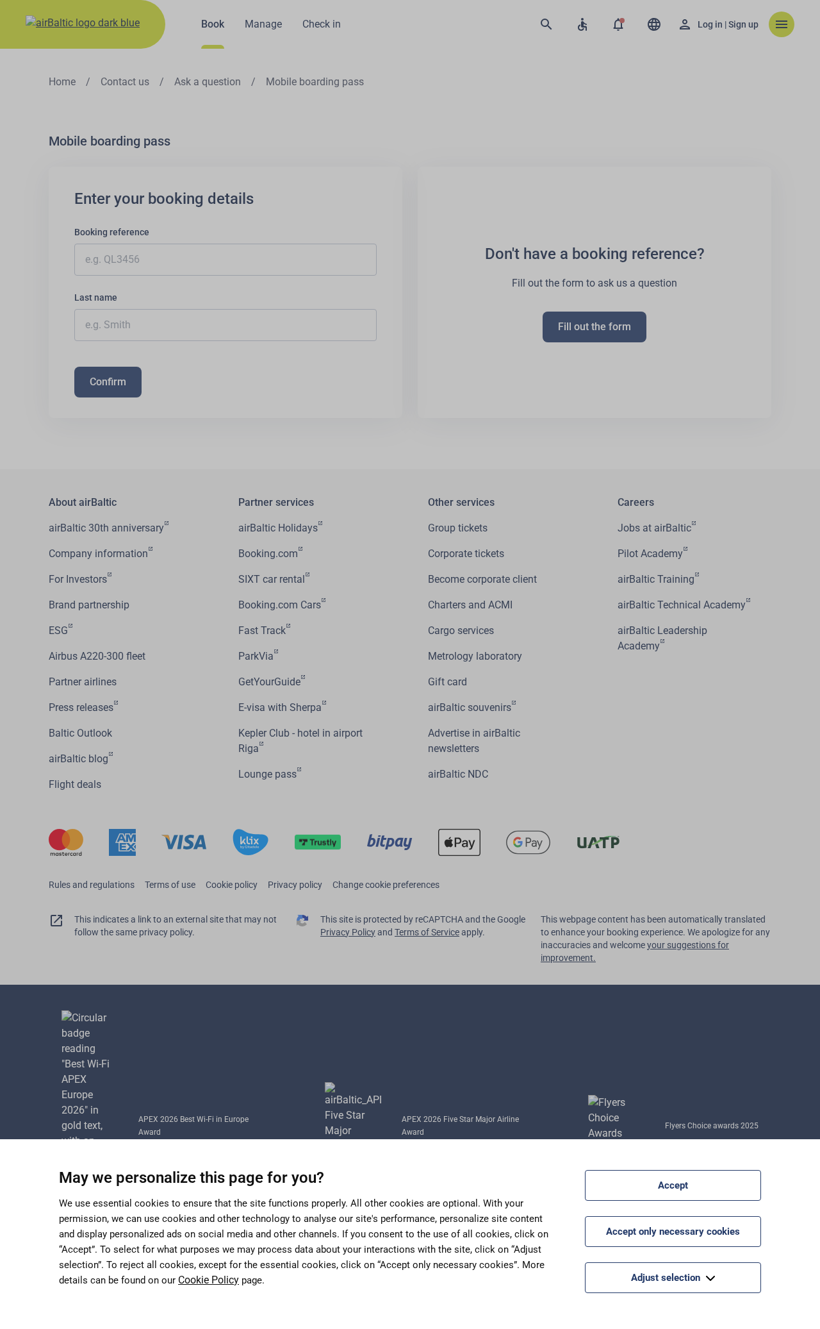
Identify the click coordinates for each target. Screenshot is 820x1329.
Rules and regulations (92, 885)
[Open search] (546, 24)
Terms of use (170, 885)
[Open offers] (618, 24)
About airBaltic (83, 502)
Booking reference (111, 232)
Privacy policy (295, 885)
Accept (673, 1185)
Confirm (108, 382)
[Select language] (654, 24)
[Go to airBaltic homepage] (82, 24)
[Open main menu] (781, 24)
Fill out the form (594, 327)
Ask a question (207, 82)
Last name (95, 297)
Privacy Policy (347, 932)
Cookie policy (232, 885)
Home (62, 82)
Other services (461, 502)
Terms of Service (427, 932)
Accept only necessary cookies (673, 1231)
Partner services (276, 502)
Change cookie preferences (385, 885)
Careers (636, 502)
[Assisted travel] (582, 24)
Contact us (125, 82)
